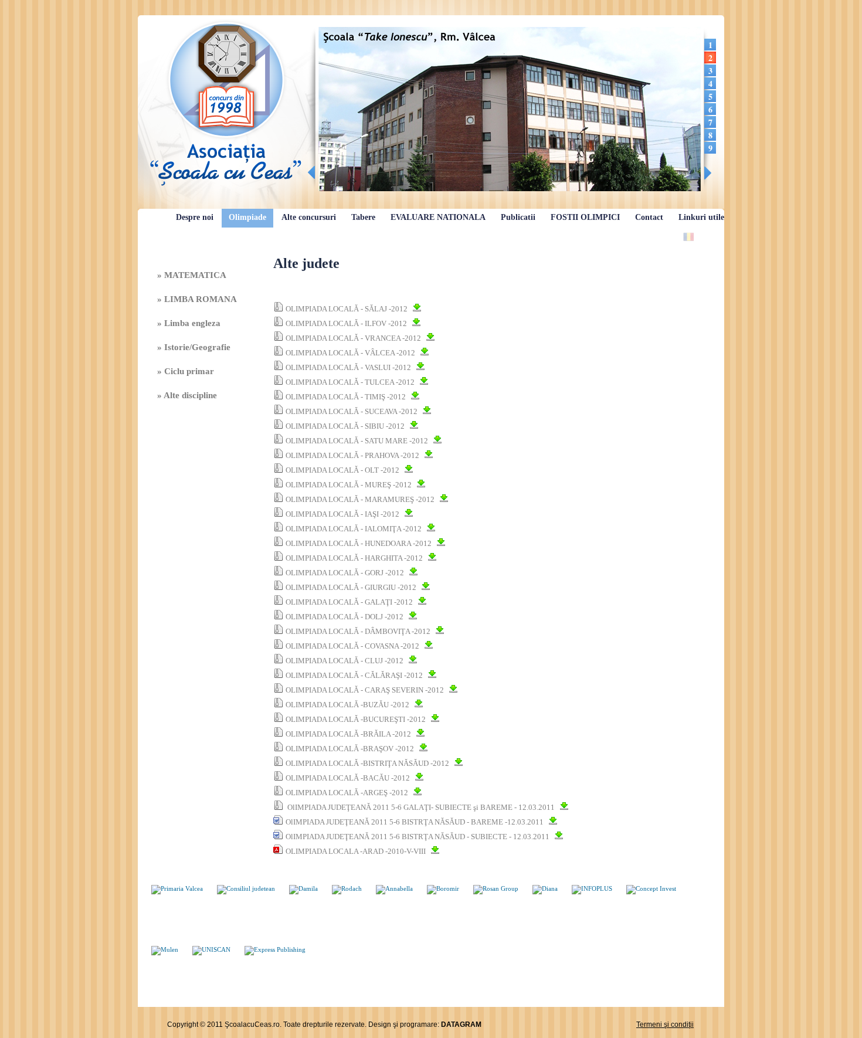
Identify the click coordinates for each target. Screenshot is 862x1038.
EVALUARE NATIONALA (438, 217)
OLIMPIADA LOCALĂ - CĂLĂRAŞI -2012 (354, 675)
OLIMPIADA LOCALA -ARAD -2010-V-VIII (356, 851)
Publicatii (518, 217)
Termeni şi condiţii (665, 1024)
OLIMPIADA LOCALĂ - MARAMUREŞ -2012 (360, 499)
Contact (649, 217)
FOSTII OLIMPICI (585, 217)
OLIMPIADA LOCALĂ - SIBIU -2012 (345, 426)
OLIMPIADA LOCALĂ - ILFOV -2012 (346, 323)
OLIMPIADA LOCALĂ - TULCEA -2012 (350, 382)
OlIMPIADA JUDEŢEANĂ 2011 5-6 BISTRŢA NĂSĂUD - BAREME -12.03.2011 (415, 821)
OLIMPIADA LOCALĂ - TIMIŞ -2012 (346, 396)
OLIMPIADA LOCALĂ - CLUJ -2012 (344, 660)
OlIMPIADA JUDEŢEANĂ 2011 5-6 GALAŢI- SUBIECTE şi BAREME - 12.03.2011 (420, 807)
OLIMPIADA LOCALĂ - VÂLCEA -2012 (350, 352)
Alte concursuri (308, 217)
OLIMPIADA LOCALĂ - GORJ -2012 (345, 572)
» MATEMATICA (191, 275)
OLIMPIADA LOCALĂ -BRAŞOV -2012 (350, 748)
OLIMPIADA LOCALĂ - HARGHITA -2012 (354, 558)
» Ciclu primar (185, 371)
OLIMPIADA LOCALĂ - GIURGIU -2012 (351, 587)
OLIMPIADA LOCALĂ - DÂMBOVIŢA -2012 (358, 631)
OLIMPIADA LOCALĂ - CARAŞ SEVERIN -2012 (365, 690)
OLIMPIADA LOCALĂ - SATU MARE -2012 (357, 440)
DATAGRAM (461, 1024)
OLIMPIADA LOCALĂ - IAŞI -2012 (342, 514)
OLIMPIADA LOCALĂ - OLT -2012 (342, 470)
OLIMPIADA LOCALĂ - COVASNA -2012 (352, 646)
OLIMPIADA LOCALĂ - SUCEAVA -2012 (352, 411)
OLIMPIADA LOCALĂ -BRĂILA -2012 (348, 734)
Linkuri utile (701, 217)
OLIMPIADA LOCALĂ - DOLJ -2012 (344, 616)
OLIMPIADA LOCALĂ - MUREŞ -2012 (349, 484)
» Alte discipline (187, 395)
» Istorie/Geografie (193, 347)
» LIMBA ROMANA (197, 299)
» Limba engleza (188, 323)
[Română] (688, 236)
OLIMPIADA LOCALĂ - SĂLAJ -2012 (347, 308)
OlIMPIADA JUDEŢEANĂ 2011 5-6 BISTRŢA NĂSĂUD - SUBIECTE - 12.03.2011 (417, 836)
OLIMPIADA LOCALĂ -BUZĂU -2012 (347, 704)
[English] (705, 236)
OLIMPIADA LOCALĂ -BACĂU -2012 (348, 778)
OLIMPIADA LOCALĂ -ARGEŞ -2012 (347, 792)
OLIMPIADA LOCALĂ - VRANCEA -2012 (353, 338)
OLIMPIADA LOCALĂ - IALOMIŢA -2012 (354, 528)
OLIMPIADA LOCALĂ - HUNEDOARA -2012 (359, 543)
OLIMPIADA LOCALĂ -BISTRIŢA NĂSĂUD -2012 (367, 763)
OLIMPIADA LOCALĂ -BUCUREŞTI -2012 (356, 719)
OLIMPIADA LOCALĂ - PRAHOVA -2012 (352, 455)
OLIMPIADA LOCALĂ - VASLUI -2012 (348, 367)
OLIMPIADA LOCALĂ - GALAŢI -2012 (349, 602)
